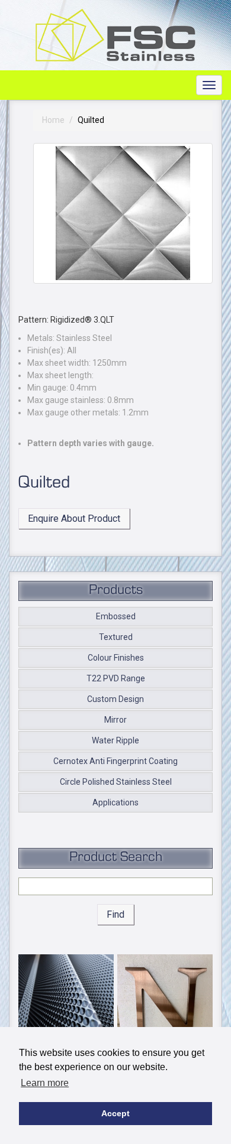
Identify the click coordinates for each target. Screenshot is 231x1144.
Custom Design (115, 699)
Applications (115, 802)
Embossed (116, 616)
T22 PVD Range (115, 678)
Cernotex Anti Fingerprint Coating (115, 761)
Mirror (115, 719)
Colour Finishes (116, 657)
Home (53, 120)
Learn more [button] (45, 1083)
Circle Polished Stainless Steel (116, 781)
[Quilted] (123, 213)
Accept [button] (115, 1113)
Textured (116, 637)
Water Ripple (115, 740)
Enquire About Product (74, 518)
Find (115, 914)
